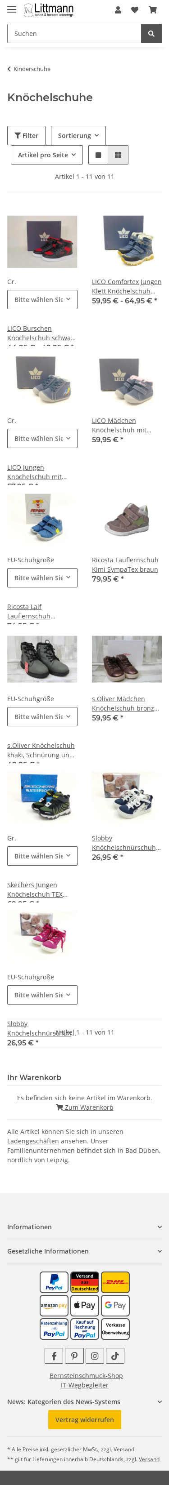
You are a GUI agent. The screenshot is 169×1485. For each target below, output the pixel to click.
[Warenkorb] (153, 10)
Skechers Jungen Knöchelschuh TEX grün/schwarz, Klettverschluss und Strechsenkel (37, 889)
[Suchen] (151, 33)
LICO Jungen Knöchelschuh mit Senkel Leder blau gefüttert (34, 472)
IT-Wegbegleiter (85, 1385)
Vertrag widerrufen (84, 1419)
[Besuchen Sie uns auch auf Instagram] (95, 1356)
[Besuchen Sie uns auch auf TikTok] (115, 1356)
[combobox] (42, 299)
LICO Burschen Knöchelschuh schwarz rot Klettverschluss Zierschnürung (42, 333)
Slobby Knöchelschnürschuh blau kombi (124, 843)
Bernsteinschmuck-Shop (86, 1375)
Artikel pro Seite (43, 155)
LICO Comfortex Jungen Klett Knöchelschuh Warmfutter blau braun (127, 286)
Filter (29, 135)
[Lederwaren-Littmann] (48, 10)
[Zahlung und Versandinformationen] (85, 1281)
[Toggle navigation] (11, 5)
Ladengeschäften (33, 1141)
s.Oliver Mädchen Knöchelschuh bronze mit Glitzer (125, 703)
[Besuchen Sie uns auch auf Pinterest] (74, 1356)
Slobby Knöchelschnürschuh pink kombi (39, 1028)
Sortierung (74, 135)
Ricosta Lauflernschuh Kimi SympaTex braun (125, 565)
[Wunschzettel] (134, 10)
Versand (124, 1449)
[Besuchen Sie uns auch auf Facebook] (54, 1356)
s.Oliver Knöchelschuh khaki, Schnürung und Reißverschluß (41, 750)
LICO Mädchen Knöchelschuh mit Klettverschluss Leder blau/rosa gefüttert (124, 425)
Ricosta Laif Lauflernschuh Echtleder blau (29, 611)
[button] (118, 10)
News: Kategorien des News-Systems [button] (63, 1401)
